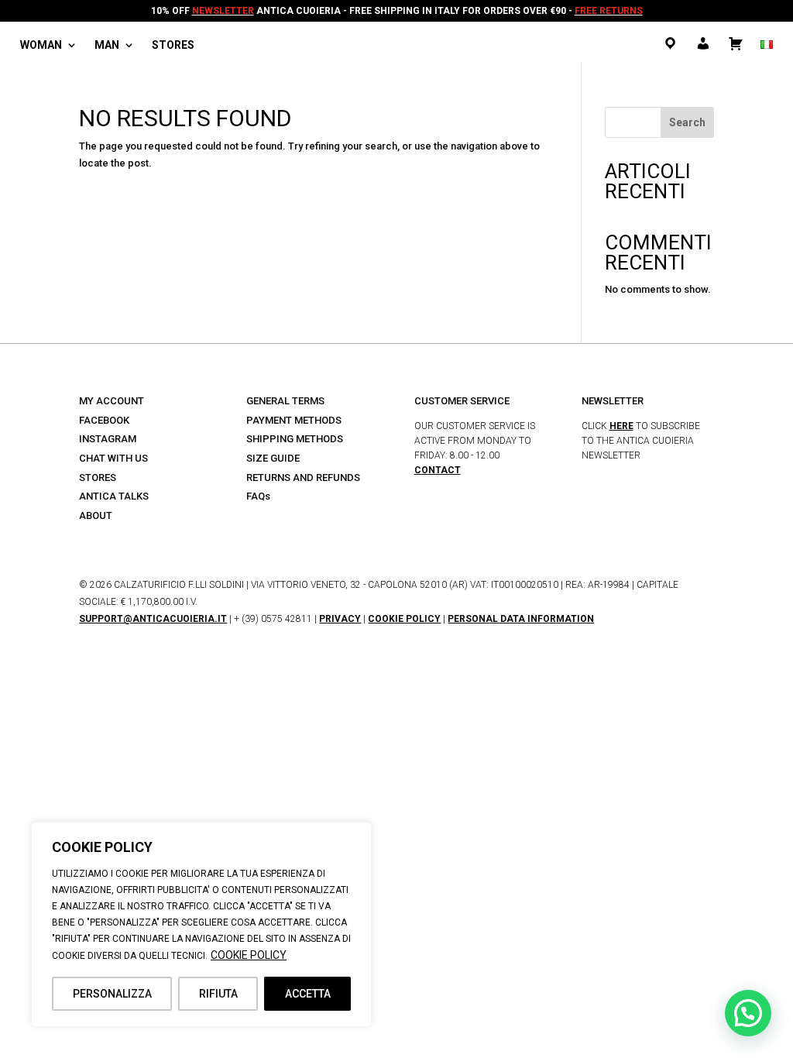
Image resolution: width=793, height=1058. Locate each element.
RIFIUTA (218, 994)
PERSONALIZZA (112, 994)
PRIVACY (340, 618)
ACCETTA (308, 994)
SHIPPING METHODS (294, 439)
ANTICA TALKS (114, 496)
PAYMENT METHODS (294, 420)
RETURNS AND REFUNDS (303, 477)
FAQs (258, 496)
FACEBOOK (104, 420)
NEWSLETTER (223, 10)
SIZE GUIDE (273, 458)
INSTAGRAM (107, 439)
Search (687, 122)
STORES (97, 477)
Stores (173, 45)
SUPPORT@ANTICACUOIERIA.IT (153, 618)
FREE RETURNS (609, 10)
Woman (41, 45)
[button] (748, 1013)
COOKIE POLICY (249, 955)
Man (106, 45)
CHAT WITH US (113, 458)
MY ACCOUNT (111, 401)
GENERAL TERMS (285, 401)
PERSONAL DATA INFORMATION (521, 618)
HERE (621, 426)
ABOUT (95, 515)
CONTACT (437, 470)
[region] (201, 924)
